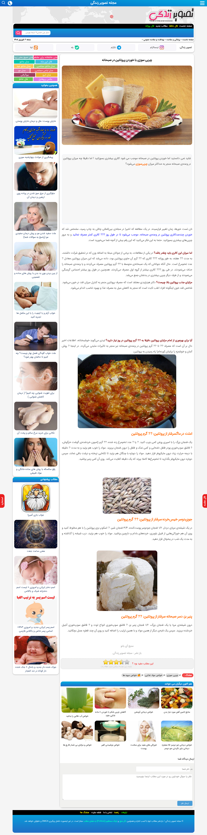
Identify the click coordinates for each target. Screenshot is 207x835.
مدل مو (21, 70)
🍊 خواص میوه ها (131, 675)
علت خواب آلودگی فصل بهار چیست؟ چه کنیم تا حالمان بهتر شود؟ (36, 355)
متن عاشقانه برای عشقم (45, 57)
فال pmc (23, 79)
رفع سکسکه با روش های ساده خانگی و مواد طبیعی (35, 471)
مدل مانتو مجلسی (46, 66)
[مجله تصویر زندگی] (171, 15)
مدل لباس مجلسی (44, 70)
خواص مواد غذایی (153, 675)
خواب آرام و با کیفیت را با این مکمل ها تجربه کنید (35, 315)
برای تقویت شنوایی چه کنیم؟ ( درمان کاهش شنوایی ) (35, 395)
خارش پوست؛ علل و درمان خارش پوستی (36, 121)
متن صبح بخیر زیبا (23, 57)
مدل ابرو (47, 75)
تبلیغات (124, 812)
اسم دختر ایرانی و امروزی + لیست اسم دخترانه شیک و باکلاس (36, 589)
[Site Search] (18, 33)
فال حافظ (173, 26)
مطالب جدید (162, 26)
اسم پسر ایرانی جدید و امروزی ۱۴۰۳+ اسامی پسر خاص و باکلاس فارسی (35, 629)
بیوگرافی (25, 75)
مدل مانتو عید (23, 66)
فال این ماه (46, 62)
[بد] (105, 662)
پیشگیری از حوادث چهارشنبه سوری (36, 157)
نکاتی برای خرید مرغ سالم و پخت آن (36, 433)
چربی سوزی (172, 675)
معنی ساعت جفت (36, 551)
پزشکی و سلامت (173, 39)
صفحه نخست (185, 26)
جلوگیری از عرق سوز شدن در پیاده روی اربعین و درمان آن (36, 195)
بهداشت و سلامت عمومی (154, 39)
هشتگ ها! (84, 812)
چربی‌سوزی (141, 164)
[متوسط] (111, 662)
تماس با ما (107, 812)
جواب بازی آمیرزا (36, 515)
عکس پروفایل (45, 79)
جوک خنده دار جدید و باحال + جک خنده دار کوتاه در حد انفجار (35, 669)
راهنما (116, 812)
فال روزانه (149, 26)
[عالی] (127, 662)
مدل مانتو (24, 62)
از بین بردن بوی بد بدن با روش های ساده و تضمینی (35, 275)
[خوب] (116, 662)
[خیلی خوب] (121, 662)
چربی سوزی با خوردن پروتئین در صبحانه (127, 60)
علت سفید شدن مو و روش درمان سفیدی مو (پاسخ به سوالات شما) (36, 235)
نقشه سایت (96, 812)
